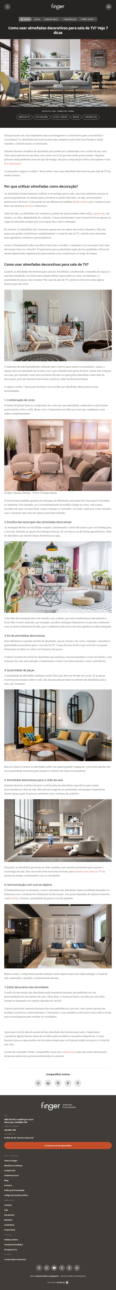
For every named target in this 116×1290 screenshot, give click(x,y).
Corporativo (9, 1229)
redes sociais (69, 1052)
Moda (76, 117)
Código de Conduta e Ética (16, 1195)
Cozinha (8, 1205)
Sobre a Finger (10, 1160)
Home (27, 19)
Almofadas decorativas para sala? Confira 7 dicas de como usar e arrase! (58, 7)
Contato (8, 1185)
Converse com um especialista (58, 1145)
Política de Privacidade (14, 1190)
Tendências (70, 19)
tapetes (97, 213)
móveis (29, 206)
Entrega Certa (10, 1249)
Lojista (8, 1235)
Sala (6, 1210)
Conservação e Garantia (15, 1259)
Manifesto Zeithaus (13, 1165)
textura (15, 898)
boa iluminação (12, 163)
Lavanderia (9, 1225)
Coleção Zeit (9, 1170)
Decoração (42, 117)
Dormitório (9, 1215)
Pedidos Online (11, 1239)
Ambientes (24, 117)
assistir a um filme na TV (88, 871)
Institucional (11, 1156)
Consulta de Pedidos (13, 1244)
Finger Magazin (52, 19)
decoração (81, 201)
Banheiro (8, 1220)
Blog (37, 19)
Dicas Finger (60, 117)
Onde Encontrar (11, 1175)
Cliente (8, 1254)
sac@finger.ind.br (25, 1119)
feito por (56, 1282)
